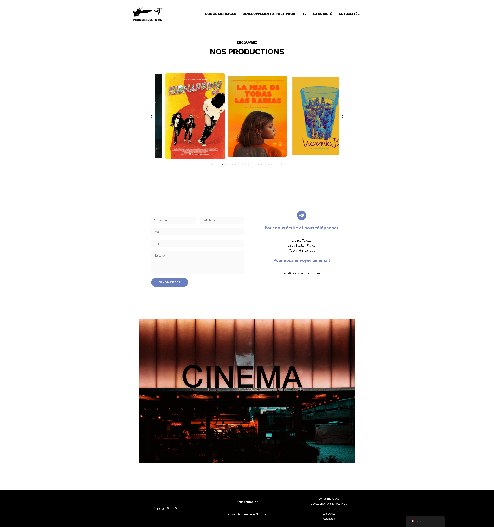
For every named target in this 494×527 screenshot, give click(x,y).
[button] (151, 116)
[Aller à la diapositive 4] (222, 164)
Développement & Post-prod (269, 14)
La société (322, 14)
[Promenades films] (147, 13)
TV (304, 14)
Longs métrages (220, 14)
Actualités (349, 14)
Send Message (169, 282)
